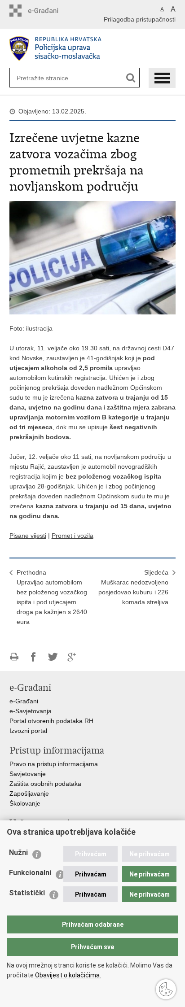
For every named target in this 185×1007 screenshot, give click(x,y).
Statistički (27, 893)
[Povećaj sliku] (92, 257)
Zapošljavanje (29, 793)
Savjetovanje (27, 773)
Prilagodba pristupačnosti (140, 19)
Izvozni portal (28, 730)
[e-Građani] (47, 10)
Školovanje (24, 803)
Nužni (18, 852)
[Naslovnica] (92, 48)
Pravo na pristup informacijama (53, 763)
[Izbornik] (162, 78)
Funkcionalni (30, 872)
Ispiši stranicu (14, 657)
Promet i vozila (72, 535)
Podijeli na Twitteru (52, 657)
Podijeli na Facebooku (33, 657)
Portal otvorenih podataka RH (51, 720)
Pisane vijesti (27, 535)
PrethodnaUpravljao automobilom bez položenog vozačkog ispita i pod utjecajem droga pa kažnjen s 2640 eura (52, 597)
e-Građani (23, 701)
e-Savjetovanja (30, 711)
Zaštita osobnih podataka (45, 783)
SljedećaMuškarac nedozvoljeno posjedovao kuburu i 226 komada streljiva (133, 587)
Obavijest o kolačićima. (67, 975)
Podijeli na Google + (72, 657)
